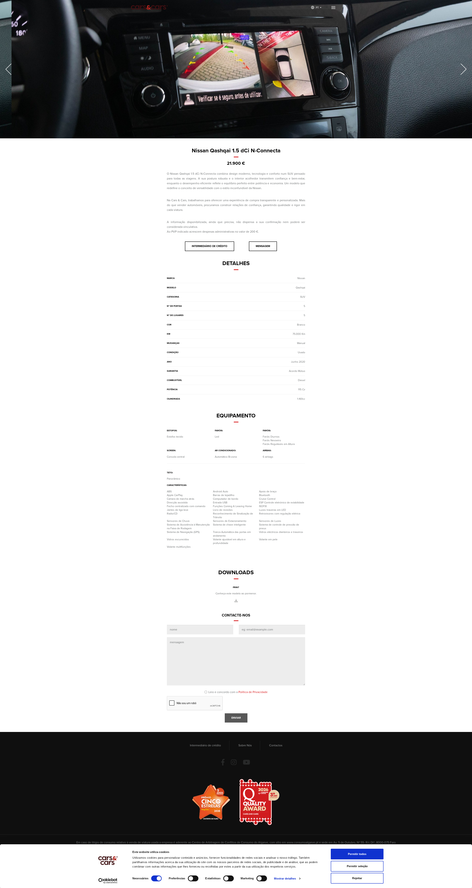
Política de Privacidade (253, 692)
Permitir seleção (357, 866)
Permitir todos (357, 854)
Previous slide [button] (9, 69)
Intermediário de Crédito (209, 246)
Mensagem (263, 246)
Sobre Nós (245, 745)
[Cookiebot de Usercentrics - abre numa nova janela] (108, 881)
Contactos (275, 745)
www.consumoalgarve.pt (302, 842)
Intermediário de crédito (205, 745)
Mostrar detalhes (285, 878)
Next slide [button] (462, 69)
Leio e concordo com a (238, 692)
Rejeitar (357, 878)
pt (318, 7)
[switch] (193, 878)
